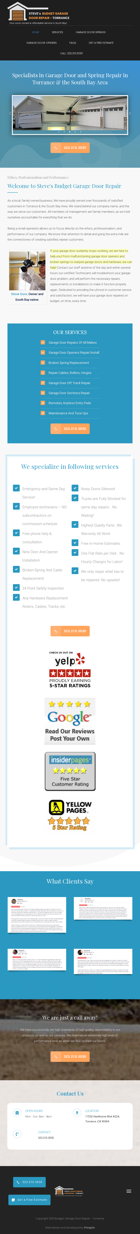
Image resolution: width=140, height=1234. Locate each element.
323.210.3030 (46, 1137)
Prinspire (89, 1227)
